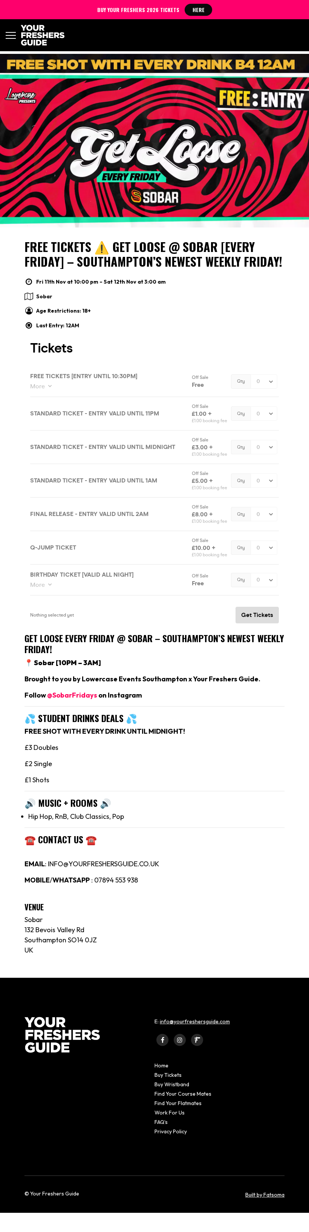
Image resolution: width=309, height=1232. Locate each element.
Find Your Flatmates (178, 1103)
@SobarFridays (71, 695)
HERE (199, 10)
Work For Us (169, 1112)
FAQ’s (161, 1122)
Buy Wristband (171, 1084)
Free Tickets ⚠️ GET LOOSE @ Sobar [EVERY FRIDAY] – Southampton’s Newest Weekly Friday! (153, 254)
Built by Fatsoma (265, 1194)
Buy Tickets (168, 1075)
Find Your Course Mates (182, 1093)
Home (161, 1065)
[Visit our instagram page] (180, 1039)
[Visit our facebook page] (162, 1039)
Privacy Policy (170, 1131)
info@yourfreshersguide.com (195, 1021)
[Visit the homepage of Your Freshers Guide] (40, 35)
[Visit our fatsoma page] (197, 1039)
